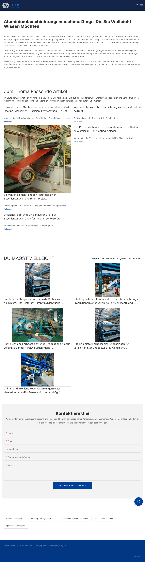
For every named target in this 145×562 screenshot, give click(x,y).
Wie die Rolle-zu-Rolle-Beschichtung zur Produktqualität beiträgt (107, 109)
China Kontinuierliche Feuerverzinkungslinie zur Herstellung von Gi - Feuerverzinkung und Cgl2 (32, 390)
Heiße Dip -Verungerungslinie (42, 518)
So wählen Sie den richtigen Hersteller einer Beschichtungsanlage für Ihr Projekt (30, 196)
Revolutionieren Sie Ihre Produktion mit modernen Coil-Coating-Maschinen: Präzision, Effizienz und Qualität (37, 109)
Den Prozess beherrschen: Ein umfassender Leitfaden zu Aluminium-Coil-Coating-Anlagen (106, 129)
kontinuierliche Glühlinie (103, 518)
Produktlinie (134, 258)
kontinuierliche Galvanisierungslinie (73, 518)
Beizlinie (95, 258)
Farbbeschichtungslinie (15, 518)
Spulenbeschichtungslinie (16, 526)
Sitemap (137, 556)
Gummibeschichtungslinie (114, 258)
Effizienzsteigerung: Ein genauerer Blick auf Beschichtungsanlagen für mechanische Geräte (32, 216)
